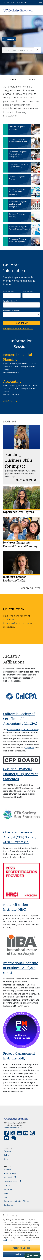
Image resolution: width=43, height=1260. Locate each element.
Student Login (9, 2)
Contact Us (8, 1205)
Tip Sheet (29, 747)
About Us (7, 1169)
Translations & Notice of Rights (16, 1201)
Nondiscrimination (11, 1181)
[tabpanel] (21, 167)
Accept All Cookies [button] (21, 1247)
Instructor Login (21, 2)
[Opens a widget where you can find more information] (32, 1256)
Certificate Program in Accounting (23, 729)
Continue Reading (27, 479)
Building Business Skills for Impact (19, 460)
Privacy (7, 1185)
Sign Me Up (22, 323)
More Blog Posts (30, 588)
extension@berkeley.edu (13, 1127)
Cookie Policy (8, 1240)
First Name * (8, 291)
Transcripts (8, 1189)
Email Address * (10, 301)
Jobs (6, 1197)
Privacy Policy (26, 1240)
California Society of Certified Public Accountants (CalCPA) (20, 719)
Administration (10, 1173)
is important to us (18, 328)
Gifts (6, 1193)
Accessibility (9, 1177)
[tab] (12, 79)
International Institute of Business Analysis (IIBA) (20, 968)
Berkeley (7, 1151)
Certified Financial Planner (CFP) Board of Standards (20, 774)
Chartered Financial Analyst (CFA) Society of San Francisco (19, 837)
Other (6, 1159)
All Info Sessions (11, 401)
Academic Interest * (11, 310)
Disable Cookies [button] (21, 1254)
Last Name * (27, 291)
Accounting (12, 382)
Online (6, 1155)
